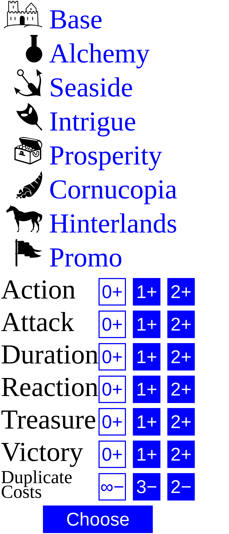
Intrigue (89, 121)
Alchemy (96, 53)
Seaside (87, 87)
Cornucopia (109, 189)
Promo (82, 257)
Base (72, 19)
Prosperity (102, 155)
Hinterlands (109, 223)
